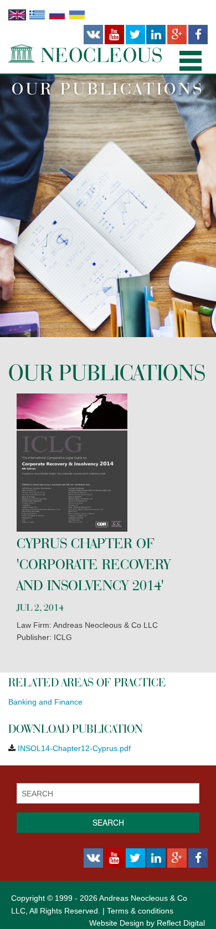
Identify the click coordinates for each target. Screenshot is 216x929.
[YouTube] (114, 35)
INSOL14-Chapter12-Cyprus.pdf (74, 748)
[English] (17, 14)
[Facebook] (198, 35)
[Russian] (57, 14)
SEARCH (108, 822)
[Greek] (37, 14)
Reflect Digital (181, 922)
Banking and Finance (45, 701)
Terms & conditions (140, 910)
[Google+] (177, 35)
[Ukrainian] (77, 14)
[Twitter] (135, 35)
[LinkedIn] (155, 35)
